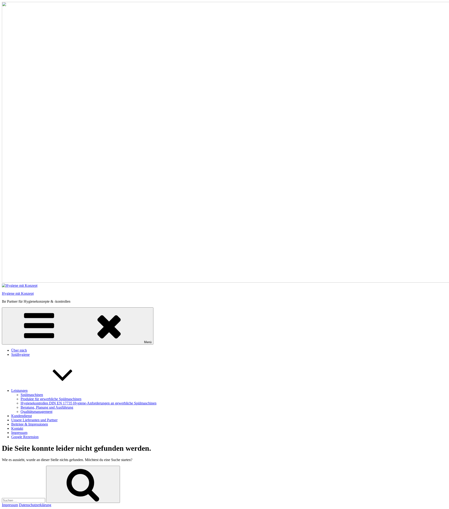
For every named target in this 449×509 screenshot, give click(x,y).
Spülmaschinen (32, 395)
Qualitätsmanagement (36, 412)
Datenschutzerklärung (35, 505)
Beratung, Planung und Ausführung (47, 407)
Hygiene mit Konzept (18, 293)
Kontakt (17, 428)
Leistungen (19, 391)
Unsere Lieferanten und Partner (34, 420)
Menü (148, 342)
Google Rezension (25, 437)
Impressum (19, 433)
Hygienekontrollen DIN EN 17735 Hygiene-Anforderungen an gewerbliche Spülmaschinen (88, 403)
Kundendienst (21, 416)
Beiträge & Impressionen (29, 424)
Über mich (19, 350)
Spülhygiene (20, 354)
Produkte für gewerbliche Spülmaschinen (51, 399)
